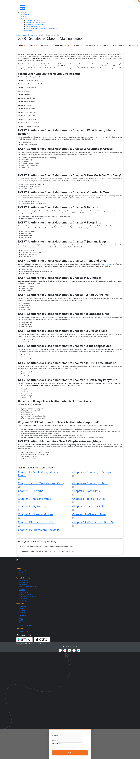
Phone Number (58, 744)
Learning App (23, 598)
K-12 (20, 618)
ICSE (31, 45)
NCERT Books (117, 45)
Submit (70, 753)
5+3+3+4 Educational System (35, 24)
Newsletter (26, 14)
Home (18, 35)
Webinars (22, 612)
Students (22, 9)
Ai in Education (27, 30)
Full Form (132, 45)
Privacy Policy (23, 582)
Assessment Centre (25, 594)
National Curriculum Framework (36, 22)
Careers (21, 572)
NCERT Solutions (27, 35)
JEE (20, 622)
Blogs (24, 16)
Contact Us (22, 570)
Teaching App (23, 631)
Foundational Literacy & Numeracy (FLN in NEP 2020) (42, 28)
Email (55, 740)
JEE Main (76, 45)
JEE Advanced (90, 45)
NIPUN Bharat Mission (33, 26)
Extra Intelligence (25, 625)
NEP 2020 (26, 18)
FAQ (20, 574)
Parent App (23, 600)
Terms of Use (23, 580)
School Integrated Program (27, 596)
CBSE (21, 45)
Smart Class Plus (24, 592)
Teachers (22, 7)
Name (55, 736)
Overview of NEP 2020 (33, 20)
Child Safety (23, 584)
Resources (23, 12)
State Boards (44, 45)
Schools (22, 5)
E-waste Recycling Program (28, 586)
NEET (104, 45)
